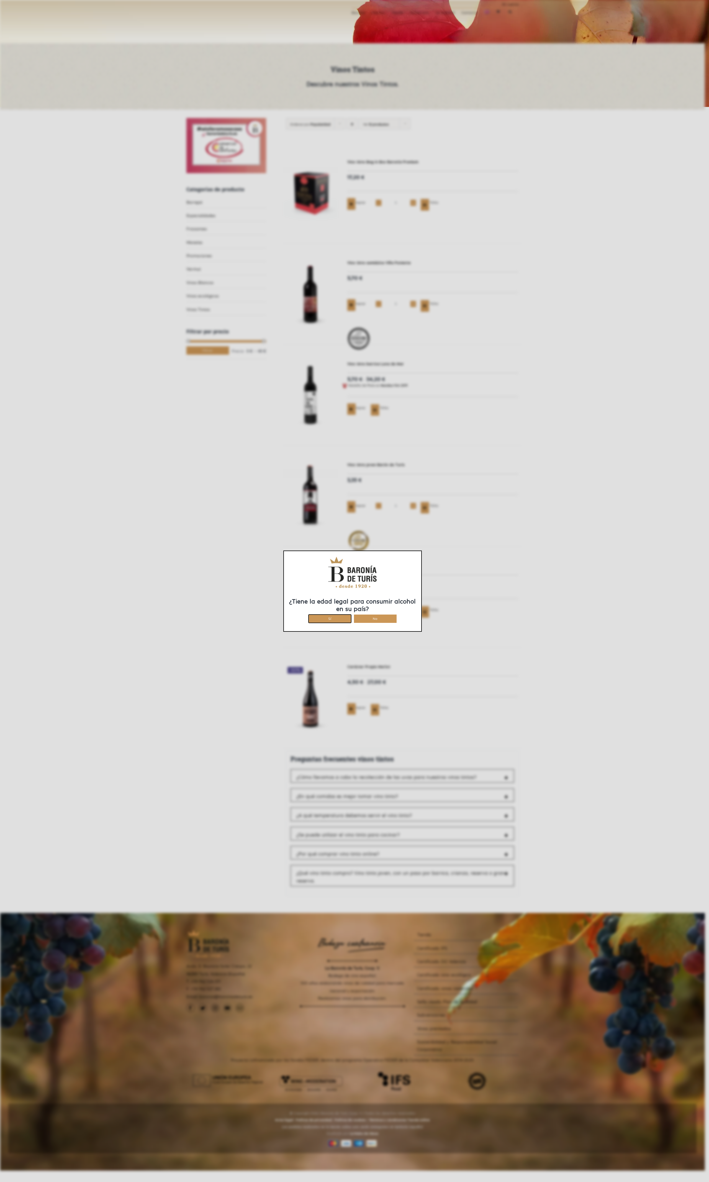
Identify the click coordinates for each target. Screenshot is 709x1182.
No (375, 617)
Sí (329, 617)
